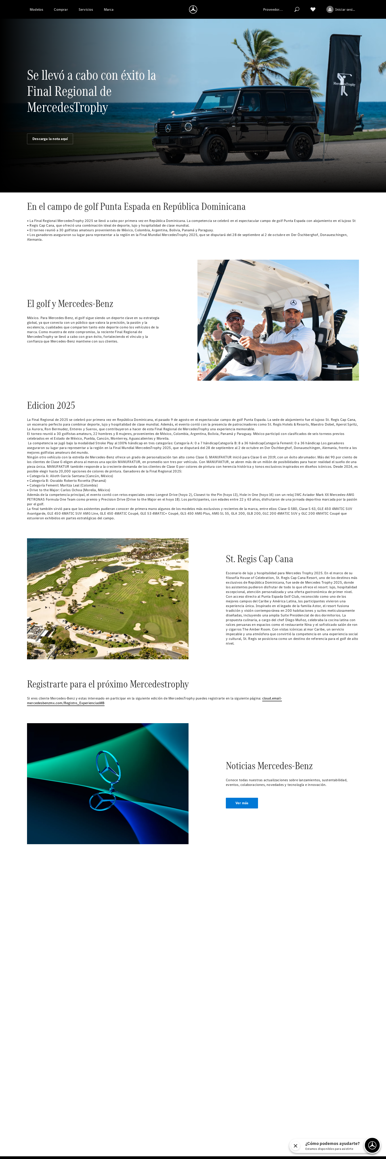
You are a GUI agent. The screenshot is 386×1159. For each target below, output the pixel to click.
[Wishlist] (313, 9)
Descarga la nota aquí (50, 138)
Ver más (241, 803)
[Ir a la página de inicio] (193, 9)
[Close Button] (338, 1145)
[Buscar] (296, 9)
